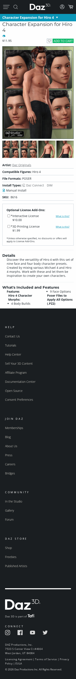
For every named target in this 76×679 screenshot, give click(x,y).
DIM (50, 185)
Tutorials (10, 345)
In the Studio (13, 501)
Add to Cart (63, 41)
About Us (11, 446)
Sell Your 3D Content (19, 363)
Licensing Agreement (18, 659)
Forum (9, 519)
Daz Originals (21, 165)
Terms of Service (46, 659)
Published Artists (16, 566)
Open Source (14, 391)
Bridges (10, 473)
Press (8, 455)
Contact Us (12, 336)
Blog (8, 437)
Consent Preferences (19, 400)
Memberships (14, 428)
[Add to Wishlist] (49, 41)
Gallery (9, 510)
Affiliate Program (16, 373)
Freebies (10, 557)
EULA (18, 663)
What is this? (62, 216)
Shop (8, 548)
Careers (10, 464)
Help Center (13, 354)
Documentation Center (20, 382)
